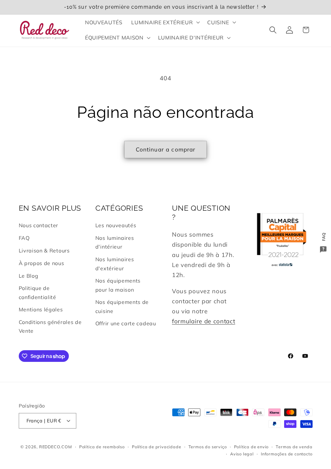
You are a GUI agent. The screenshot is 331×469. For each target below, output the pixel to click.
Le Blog (28, 276)
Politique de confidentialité (37, 292)
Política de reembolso (102, 446)
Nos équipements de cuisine (122, 306)
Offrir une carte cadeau (125, 323)
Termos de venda (294, 446)
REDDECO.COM (55, 446)
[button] (165, 22)
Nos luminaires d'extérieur (114, 263)
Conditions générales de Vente (50, 326)
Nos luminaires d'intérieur (114, 242)
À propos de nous (41, 263)
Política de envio (251, 446)
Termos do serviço (207, 446)
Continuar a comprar (166, 149)
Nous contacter (39, 225)
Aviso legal (242, 453)
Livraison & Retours (44, 250)
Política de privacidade (156, 446)
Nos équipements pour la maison (118, 285)
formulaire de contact (203, 321)
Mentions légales (41, 309)
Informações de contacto (287, 453)
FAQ (24, 238)
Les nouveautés (115, 225)
